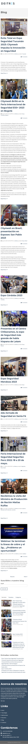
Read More (3, 73)
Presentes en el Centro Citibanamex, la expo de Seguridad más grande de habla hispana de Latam (13, 335)
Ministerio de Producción (6, 509)
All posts (12, 576)
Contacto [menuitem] (4, 722)
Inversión (14, 509)
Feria (23, 419)
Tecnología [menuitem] (4, 712)
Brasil (26, 240)
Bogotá (6, 115)
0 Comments (24, 56)
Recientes (4, 597)
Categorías (18, 597)
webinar (24, 553)
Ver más (3, 700)
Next (25, 576)
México (2, 345)
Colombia (3, 115)
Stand (26, 419)
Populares (10, 597)
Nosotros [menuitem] (4, 717)
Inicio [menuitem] (3, 710)
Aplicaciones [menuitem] (5, 715)
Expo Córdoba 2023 (11, 295)
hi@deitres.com (6, 733)
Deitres (16, 53)
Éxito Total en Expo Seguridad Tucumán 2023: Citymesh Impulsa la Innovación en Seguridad (13, 44)
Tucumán (24, 53)
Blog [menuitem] (3, 720)
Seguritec (23, 466)
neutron (24, 508)
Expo (23, 113)
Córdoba (3, 299)
